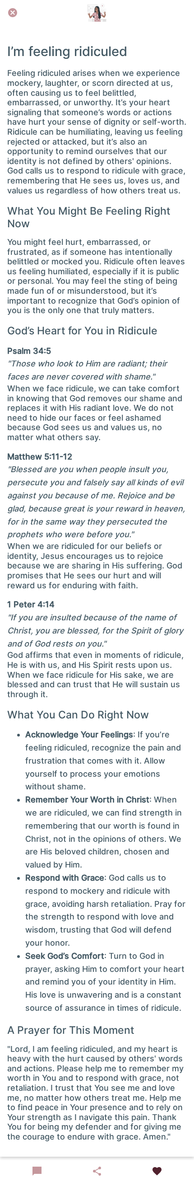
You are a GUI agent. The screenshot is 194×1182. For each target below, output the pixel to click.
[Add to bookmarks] (157, 1171)
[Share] (97, 1171)
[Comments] (37, 1171)
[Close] (12, 12)
